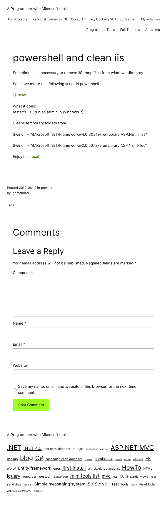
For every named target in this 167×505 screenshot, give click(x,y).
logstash (44, 476)
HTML (147, 468)
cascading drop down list (63, 459)
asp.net (104, 449)
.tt (73, 449)
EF (148, 458)
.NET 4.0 (32, 448)
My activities (150, 19)
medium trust (60, 476)
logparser (29, 476)
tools (125, 484)
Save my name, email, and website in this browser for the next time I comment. (78, 389)
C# (39, 457)
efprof (11, 468)
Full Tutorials (130, 30)
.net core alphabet (57, 449)
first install (74, 468)
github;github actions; (104, 468)
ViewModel (147, 484)
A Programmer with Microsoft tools (37, 9)
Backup (12, 459)
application (92, 449)
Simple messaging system (59, 484)
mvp (115, 476)
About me (152, 30)
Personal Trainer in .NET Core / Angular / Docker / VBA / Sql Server (84, 19)
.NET (14, 447)
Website (20, 365)
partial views (139, 476)
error (56, 468)
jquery (13, 476)
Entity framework (34, 468)
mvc (106, 476)
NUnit (124, 476)
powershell (49, 188)
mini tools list (85, 476)
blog (26, 458)
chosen (88, 459)
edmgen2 (138, 459)
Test (115, 484)
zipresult (38, 491)
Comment (23, 273)
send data (14, 484)
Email (19, 344)
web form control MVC (19, 491)
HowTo (131, 467)
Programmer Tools (100, 30)
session (28, 484)
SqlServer (98, 484)
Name (19, 323)
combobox (104, 459)
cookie (118, 459)
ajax (81, 449)
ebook (127, 459)
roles (153, 476)
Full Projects (17, 19)
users (134, 484)
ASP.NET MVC (132, 447)
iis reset (20, 95)
